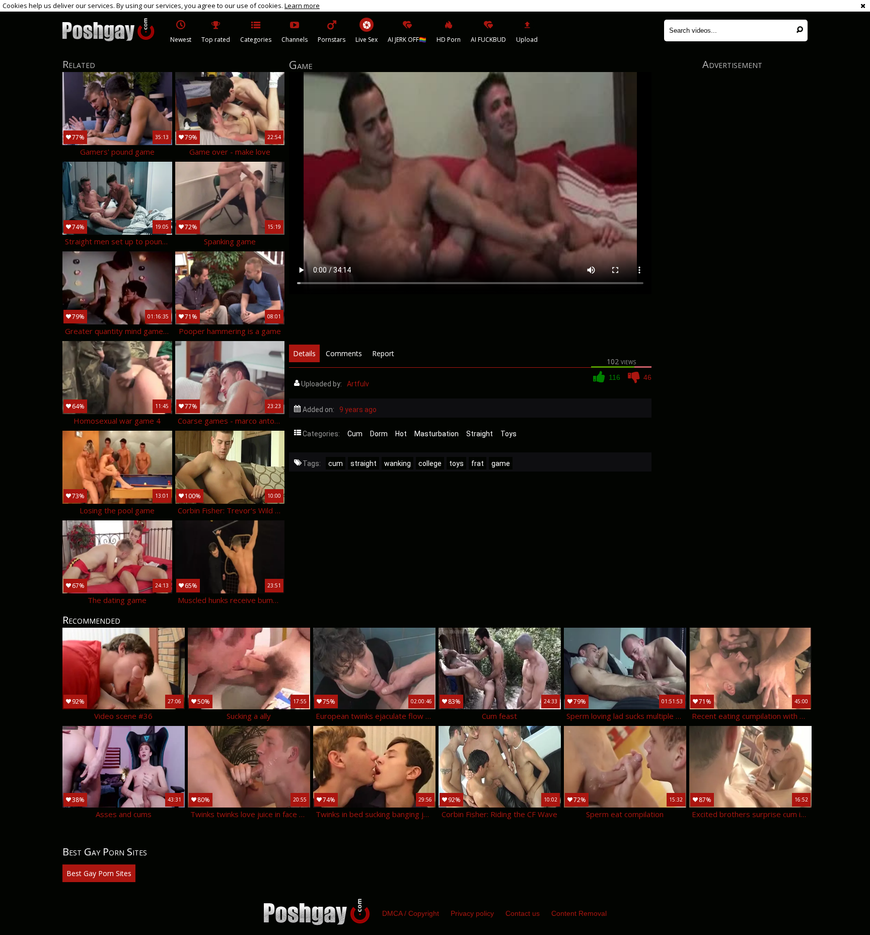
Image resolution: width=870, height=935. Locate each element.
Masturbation (436, 434)
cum (335, 463)
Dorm (379, 434)
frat (477, 463)
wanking (397, 463)
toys (456, 463)
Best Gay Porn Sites (98, 873)
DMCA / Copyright (410, 913)
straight (363, 463)
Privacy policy (472, 913)
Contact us (522, 913)
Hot (401, 434)
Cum (354, 434)
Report (383, 353)
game (500, 463)
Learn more (302, 5)
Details (304, 353)
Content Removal (579, 913)
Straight (479, 434)
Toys (508, 434)
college (430, 463)
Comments (344, 353)
